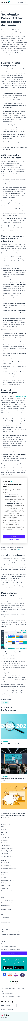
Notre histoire (5, 912)
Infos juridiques (5, 929)
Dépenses (4, 832)
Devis (2, 835)
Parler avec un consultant (8, 946)
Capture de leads (6, 845)
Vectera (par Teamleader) (8, 868)
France (21, 2)
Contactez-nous (13, 953)
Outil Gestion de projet (7, 993)
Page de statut (5, 905)
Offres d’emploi (5, 922)
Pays (2, 1005)
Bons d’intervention (7, 848)
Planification (5, 843)
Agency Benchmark (6, 885)
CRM (2, 826)
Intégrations (4, 853)
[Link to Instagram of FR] (9, 1001)
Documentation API (7, 891)
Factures (3, 829)
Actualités (5, 702)
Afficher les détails (14, 539)
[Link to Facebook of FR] (2, 1001)
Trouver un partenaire (7, 902)
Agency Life (4, 888)
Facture (23, 988)
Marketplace (4, 882)
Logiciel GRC (8, 988)
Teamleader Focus (6, 863)
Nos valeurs (4, 914)
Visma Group (4, 1017)
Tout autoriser (14, 536)
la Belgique (13, 529)
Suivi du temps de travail (7, 996)
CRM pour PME (16, 988)
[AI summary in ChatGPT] (12, 1002)
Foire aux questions (7, 900)
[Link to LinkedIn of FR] (5, 1001)
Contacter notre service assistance (11, 949)
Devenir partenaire (6, 944)
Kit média (4, 920)
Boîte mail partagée (6, 851)
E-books (3, 877)
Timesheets (18, 996)
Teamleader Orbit (6, 865)
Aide (2, 897)
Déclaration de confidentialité (10, 932)
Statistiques (4, 840)
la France (20, 529)
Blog (2, 9)
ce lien (18, 549)
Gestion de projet (6, 837)
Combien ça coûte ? (7, 856)
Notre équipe (5, 917)
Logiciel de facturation (7, 991)
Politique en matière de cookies (10, 934)
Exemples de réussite (7, 880)
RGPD (3, 937)
